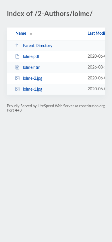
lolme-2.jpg (32, 79)
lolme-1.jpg (32, 89)
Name (21, 34)
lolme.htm (31, 68)
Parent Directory (37, 46)
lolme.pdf (31, 57)
